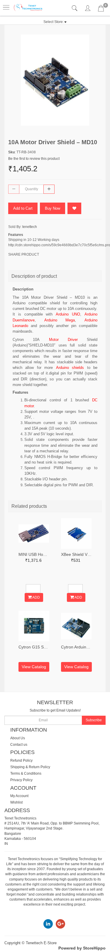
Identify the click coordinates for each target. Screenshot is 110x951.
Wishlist (16, 802)
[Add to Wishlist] (74, 208)
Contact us (18, 745)
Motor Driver (63, 339)
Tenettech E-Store (41, 943)
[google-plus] (60, 924)
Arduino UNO (68, 314)
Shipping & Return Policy (30, 767)
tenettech (29, 227)
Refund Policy (21, 760)
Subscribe (94, 720)
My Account (19, 796)
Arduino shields (71, 367)
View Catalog (34, 666)
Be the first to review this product (34, 159)
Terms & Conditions (25, 773)
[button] (55, 22)
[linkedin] (48, 924)
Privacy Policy (21, 780)
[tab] (75, 8)
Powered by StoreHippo (82, 948)
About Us (17, 738)
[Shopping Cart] (101, 9)
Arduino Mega (59, 320)
